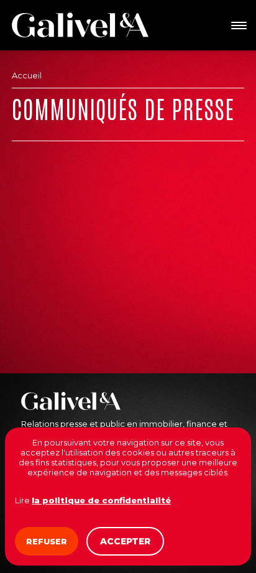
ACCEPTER (125, 541)
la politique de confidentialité (101, 500)
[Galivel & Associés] (80, 24)
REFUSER (46, 541)
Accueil (27, 75)
